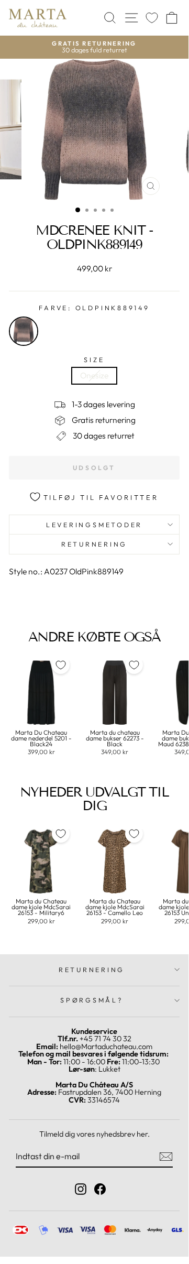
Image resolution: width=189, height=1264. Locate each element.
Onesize (94, 375)
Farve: (94, 307)
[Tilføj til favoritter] (60, 665)
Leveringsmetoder (94, 524)
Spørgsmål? (91, 1000)
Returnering (94, 544)
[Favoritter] (152, 18)
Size (94, 359)
